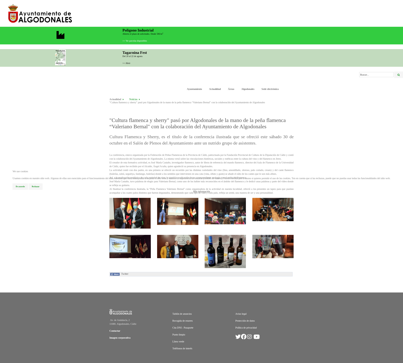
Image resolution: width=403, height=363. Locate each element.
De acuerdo (20, 186)
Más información (201, 191)
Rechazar (35, 186)
